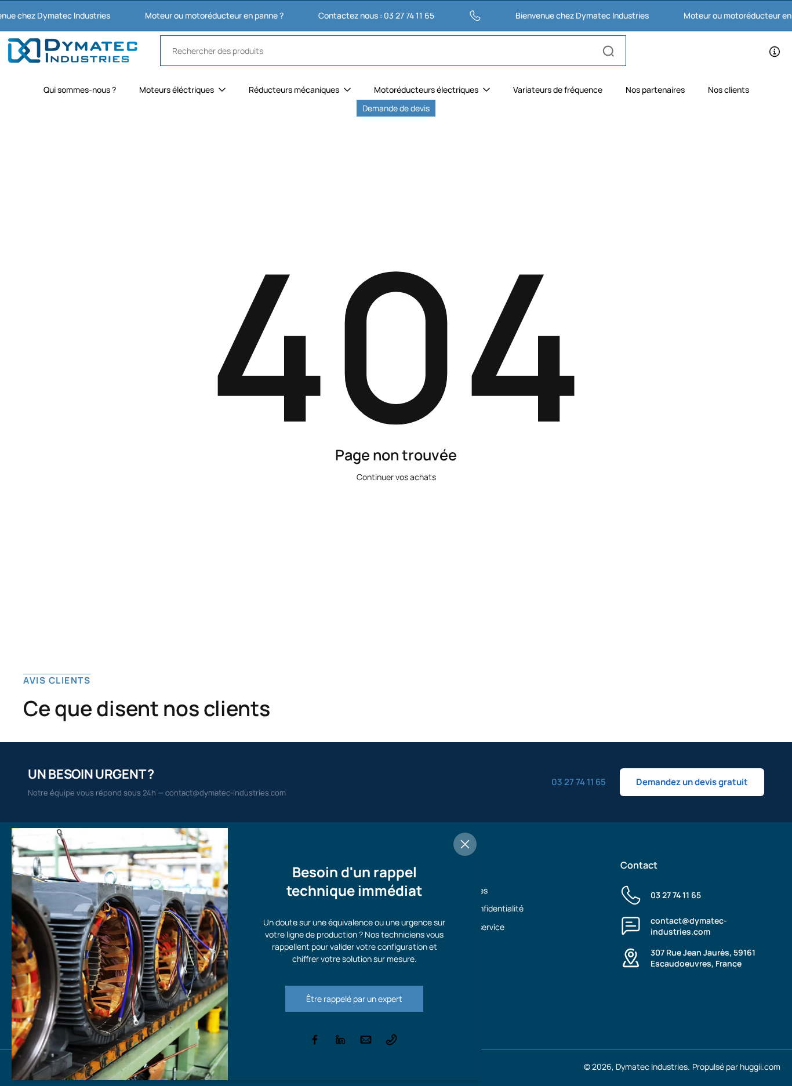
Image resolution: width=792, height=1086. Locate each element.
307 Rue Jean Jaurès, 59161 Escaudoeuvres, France (703, 958)
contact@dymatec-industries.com (689, 926)
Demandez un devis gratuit (692, 782)
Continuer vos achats (396, 476)
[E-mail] (366, 1039)
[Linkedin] (340, 1039)
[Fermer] (465, 844)
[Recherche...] (608, 51)
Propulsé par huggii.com (736, 1066)
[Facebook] (315, 1039)
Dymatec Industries (652, 1066)
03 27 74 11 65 (676, 894)
